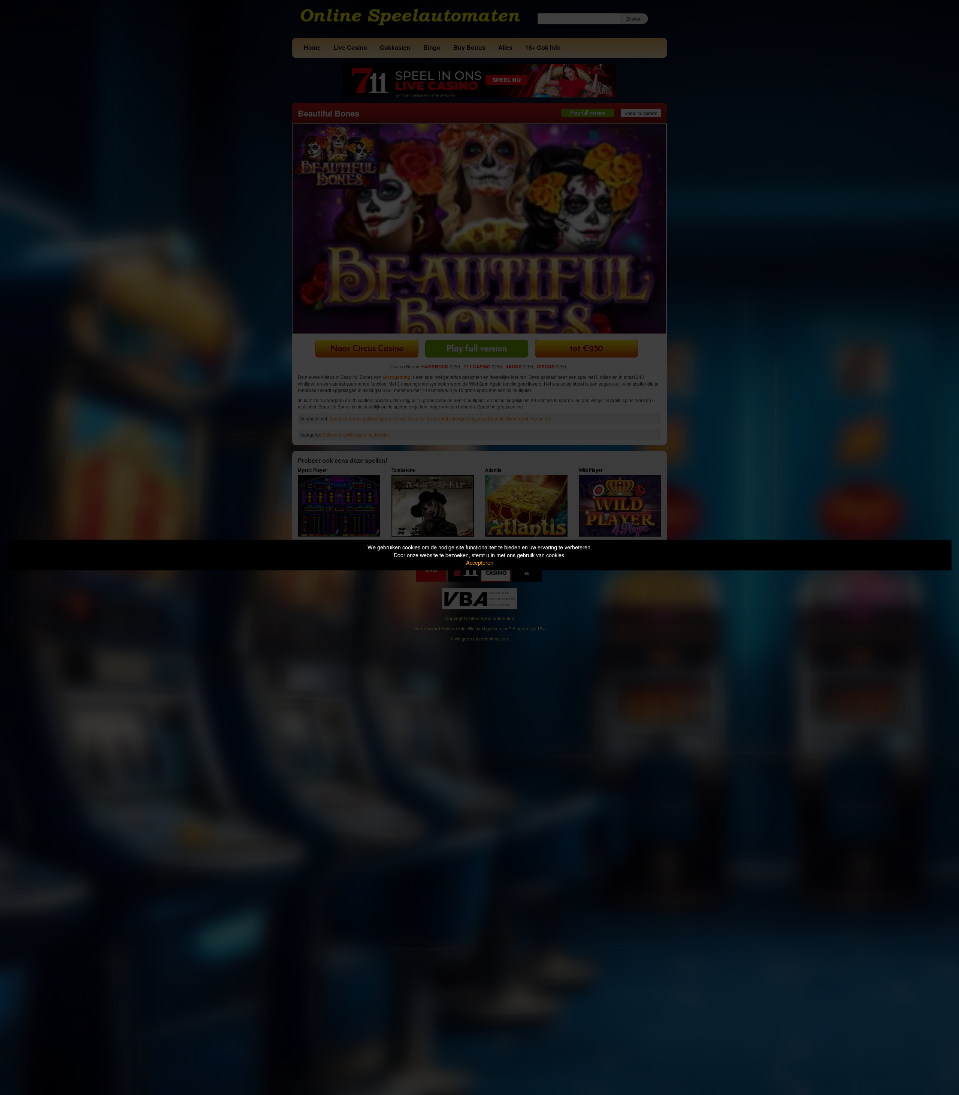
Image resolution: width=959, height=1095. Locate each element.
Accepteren (479, 562)
